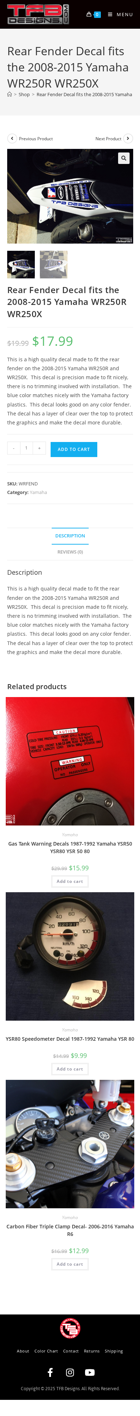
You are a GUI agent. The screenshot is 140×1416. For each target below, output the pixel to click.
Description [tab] (70, 536)
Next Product (108, 139)
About (23, 1351)
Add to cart (74, 449)
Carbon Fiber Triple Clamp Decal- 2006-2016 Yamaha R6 (70, 1230)
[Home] (9, 94)
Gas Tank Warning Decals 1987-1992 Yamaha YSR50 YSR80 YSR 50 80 (70, 847)
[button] (124, 158)
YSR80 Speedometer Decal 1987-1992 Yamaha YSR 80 (70, 1038)
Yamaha (38, 492)
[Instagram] (70, 1373)
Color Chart (46, 1351)
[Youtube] (90, 1373)
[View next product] (128, 138)
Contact (71, 1351)
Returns (92, 1351)
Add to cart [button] (70, 881)
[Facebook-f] (50, 1373)
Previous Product (36, 139)
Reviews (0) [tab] (70, 552)
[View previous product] (12, 138)
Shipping (114, 1351)
